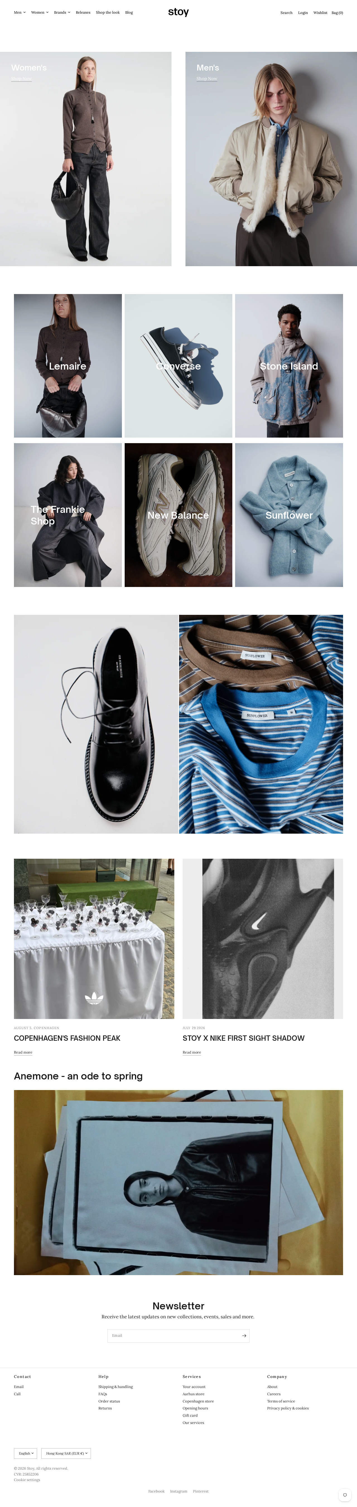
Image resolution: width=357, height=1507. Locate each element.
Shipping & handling (115, 1386)
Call (17, 1394)
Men (17, 12)
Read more (23, 1052)
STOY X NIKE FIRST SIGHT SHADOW (244, 1038)
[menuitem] (21, 12)
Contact (23, 1377)
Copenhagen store (198, 1401)
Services (192, 1377)
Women (37, 12)
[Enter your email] (244, 1336)
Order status (109, 1401)
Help (103, 1377)
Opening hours (195, 1408)
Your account (194, 1386)
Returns (105, 1408)
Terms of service (281, 1401)
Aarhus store (193, 1394)
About (272, 1386)
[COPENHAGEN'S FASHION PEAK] (94, 939)
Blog (129, 12)
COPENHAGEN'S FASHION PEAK (67, 1038)
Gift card (190, 1415)
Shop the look (108, 12)
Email (19, 1386)
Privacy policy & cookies (288, 1408)
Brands (60, 12)
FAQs (102, 1394)
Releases (83, 12)
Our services (193, 1422)
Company (277, 1377)
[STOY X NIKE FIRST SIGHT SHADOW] (263, 939)
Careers (274, 1394)
